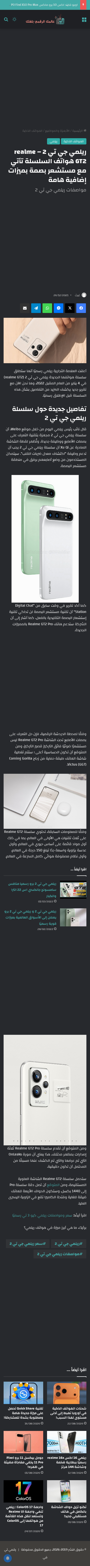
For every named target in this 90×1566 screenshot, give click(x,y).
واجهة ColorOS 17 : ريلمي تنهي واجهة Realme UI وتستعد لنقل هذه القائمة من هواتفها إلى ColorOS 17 (24, 1516)
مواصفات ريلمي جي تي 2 (58, 1254)
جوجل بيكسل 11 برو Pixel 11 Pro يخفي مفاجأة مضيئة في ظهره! (23, 1462)
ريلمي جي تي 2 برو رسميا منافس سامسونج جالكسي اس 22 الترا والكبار (32, 890)
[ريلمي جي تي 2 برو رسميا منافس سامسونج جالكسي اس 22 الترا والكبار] (73, 890)
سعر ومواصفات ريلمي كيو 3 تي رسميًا (42, 1215)
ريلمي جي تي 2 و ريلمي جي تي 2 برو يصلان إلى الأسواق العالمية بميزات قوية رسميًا (30, 917)
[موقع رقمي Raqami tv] (45, 19)
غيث (77, 295)
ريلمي (53, 141)
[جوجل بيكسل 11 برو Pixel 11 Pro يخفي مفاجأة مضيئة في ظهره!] (23, 1442)
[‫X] (70, 308)
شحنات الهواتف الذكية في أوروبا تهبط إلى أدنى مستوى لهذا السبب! (68, 1413)
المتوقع (53, 1185)
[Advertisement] (45, 78)
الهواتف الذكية (32, 131)
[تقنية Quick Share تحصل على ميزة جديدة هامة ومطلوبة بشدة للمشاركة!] (23, 1393)
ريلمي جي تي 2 (67, 1243)
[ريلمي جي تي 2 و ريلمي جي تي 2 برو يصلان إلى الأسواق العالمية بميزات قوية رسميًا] (73, 917)
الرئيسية (78, 131)
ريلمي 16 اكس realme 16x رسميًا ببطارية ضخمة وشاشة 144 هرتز (66, 1462)
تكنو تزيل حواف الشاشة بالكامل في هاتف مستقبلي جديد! (68, 1511)
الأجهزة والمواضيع (57, 131)
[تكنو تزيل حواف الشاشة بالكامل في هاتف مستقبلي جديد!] (67, 1491)
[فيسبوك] (81, 308)
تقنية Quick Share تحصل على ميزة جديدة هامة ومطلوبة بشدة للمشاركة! (23, 1413)
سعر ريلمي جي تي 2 (26, 1243)
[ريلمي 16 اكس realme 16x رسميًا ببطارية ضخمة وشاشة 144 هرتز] (67, 1442)
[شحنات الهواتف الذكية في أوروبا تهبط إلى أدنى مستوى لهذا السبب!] (67, 1393)
